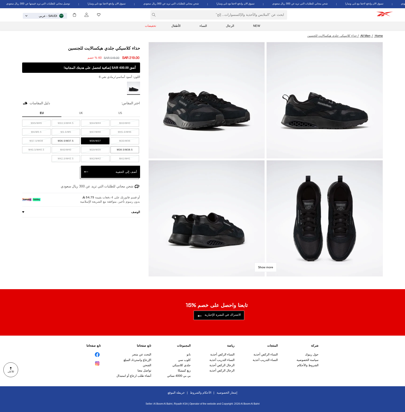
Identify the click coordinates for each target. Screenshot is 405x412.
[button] (74, 15)
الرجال (230, 25)
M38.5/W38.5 (122, 150)
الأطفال (176, 25)
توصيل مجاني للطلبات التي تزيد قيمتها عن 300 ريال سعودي (43, 4)
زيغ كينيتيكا (184, 370)
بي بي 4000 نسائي (179, 376)
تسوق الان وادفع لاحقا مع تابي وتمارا (369, 4)
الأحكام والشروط (200, 392)
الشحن (147, 365)
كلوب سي (184, 360)
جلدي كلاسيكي (181, 365)
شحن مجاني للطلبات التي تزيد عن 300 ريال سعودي (304, 4)
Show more (265, 267)
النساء (203, 25)
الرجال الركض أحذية (222, 365)
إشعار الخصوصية (227, 392)
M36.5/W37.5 (63, 141)
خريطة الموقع (176, 392)
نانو (189, 354)
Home (379, 36)
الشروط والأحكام (308, 365)
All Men (365, 36)
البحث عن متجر (141, 354)
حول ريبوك (312, 354)
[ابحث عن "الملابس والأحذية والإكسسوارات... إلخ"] (153, 14)
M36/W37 (92, 141)
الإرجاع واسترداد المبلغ (137, 360)
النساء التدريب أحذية (265, 360)
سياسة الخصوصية (308, 360)
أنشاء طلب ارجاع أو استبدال (133, 376)
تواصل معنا (144, 370)
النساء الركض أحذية (266, 354)
